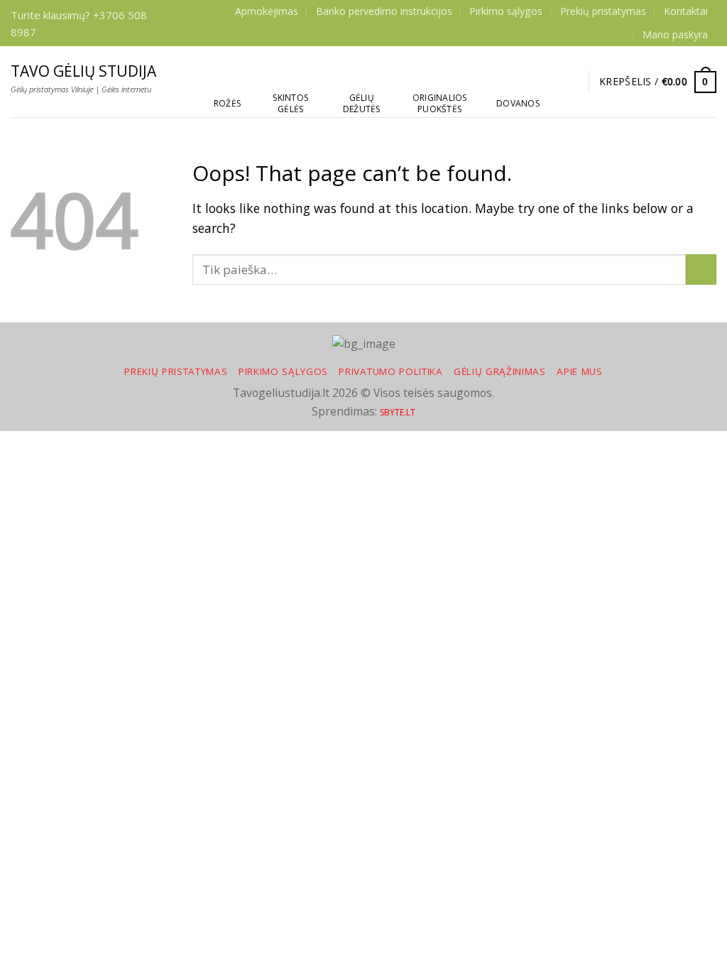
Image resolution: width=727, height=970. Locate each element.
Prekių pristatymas (603, 11)
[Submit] (701, 269)
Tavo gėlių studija (83, 71)
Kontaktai (686, 11)
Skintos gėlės (290, 103)
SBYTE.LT (397, 412)
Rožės (227, 103)
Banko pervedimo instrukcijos (384, 11)
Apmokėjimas (266, 11)
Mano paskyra (675, 34)
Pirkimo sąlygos (505, 11)
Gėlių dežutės (362, 103)
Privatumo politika (390, 371)
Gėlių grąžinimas (500, 371)
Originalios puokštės (439, 103)
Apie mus (579, 371)
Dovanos (518, 103)
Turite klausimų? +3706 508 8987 (79, 23)
